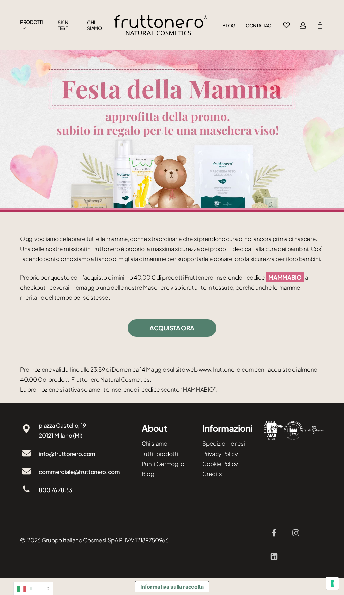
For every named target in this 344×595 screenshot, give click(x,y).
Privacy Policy (220, 453)
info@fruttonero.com (67, 453)
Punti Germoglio (163, 463)
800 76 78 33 (55, 490)
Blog (148, 473)
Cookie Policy (220, 463)
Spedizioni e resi (223, 443)
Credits (212, 473)
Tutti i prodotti (160, 453)
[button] (172, 328)
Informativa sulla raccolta (171, 586)
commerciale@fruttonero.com (79, 471)
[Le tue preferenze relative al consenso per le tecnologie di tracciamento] (332, 583)
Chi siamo (154, 443)
